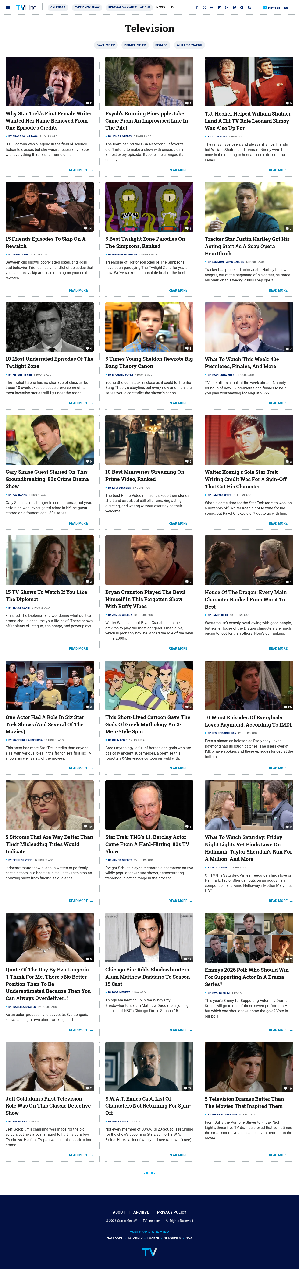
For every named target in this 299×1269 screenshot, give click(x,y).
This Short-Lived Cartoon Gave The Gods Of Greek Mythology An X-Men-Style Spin (147, 724)
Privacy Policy (171, 1212)
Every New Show (87, 7)
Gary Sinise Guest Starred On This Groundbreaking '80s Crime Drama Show (47, 479)
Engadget (115, 1238)
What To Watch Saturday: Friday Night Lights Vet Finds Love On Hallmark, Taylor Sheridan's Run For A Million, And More (248, 848)
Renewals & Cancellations (129, 7)
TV (173, 7)
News (160, 7)
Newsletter (278, 7)
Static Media (126, 1220)
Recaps (161, 45)
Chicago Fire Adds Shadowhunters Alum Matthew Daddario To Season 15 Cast (147, 977)
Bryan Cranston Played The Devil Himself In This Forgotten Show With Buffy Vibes (145, 599)
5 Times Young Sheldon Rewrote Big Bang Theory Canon (149, 362)
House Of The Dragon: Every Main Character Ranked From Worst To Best (246, 599)
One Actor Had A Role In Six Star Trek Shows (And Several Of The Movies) (45, 724)
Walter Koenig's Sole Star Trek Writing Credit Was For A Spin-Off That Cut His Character (246, 479)
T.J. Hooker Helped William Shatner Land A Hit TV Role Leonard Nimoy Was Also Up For (248, 121)
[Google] (242, 7)
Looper (153, 1238)
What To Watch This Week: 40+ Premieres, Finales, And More (242, 363)
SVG (189, 1238)
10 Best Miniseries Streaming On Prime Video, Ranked (144, 475)
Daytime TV (106, 45)
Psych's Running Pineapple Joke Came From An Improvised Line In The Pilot (146, 120)
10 (90, 826)
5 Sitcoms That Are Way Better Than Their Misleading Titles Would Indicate (49, 844)
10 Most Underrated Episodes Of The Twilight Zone (49, 362)
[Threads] (212, 7)
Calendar (58, 7)
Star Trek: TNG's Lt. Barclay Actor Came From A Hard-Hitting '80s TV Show (147, 844)
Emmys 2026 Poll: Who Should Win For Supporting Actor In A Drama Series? (247, 977)
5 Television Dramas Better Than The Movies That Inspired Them (244, 1102)
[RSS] (249, 7)
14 (90, 228)
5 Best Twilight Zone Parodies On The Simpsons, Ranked (145, 242)
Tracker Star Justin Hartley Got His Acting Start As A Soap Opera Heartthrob (247, 246)
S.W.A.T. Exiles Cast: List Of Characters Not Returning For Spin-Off (148, 1106)
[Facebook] (197, 7)
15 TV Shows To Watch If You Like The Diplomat (46, 596)
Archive (141, 1212)
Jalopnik (135, 1238)
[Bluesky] (234, 7)
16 (290, 1088)
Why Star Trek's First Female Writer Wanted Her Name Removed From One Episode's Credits (49, 120)
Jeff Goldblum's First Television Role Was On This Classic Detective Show (48, 1106)
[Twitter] (204, 7)
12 (190, 959)
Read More (78, 170)
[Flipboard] (219, 7)
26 (290, 707)
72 (190, 1088)
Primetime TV (135, 45)
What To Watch (189, 45)
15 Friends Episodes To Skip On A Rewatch (46, 242)
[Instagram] (227, 7)
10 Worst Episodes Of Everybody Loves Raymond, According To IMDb (249, 721)
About (119, 1212)
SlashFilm (173, 1238)
